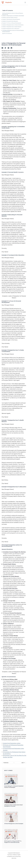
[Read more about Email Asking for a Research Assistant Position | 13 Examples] (11, 779)
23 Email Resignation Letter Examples (13, 823)
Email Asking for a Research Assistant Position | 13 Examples (13, 786)
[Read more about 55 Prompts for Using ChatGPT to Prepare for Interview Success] (11, 834)
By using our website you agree (14, 854)
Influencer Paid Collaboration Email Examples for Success (13, 805)
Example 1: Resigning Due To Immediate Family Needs (13, 15)
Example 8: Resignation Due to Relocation (10, 28)
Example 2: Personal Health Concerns (9, 17)
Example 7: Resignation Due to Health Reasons (11, 26)
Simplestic (8, 2)
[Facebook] (2, 48)
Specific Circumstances (7, 33)
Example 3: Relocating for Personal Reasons (11, 19)
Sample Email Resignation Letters (11, 743)
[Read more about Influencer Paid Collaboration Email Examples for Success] (11, 798)
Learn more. (14, 858)
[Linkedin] (11, 48)
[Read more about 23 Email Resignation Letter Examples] (11, 816)
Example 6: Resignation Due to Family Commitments (13, 24)
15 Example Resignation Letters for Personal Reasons (13, 30)
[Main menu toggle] (25, 2)
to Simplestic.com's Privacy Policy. (14, 856)
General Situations (6, 31)
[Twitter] (5, 48)
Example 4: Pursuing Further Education (10, 21)
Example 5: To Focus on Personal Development (11, 23)
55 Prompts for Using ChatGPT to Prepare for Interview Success (12, 841)
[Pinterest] (8, 48)
